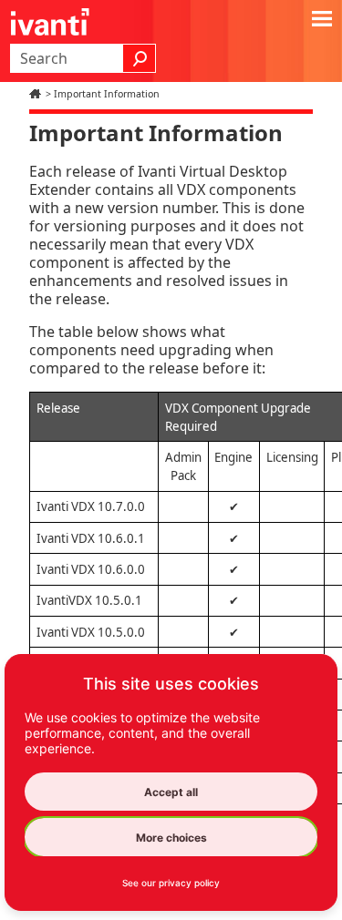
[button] (139, 58)
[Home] (37, 93)
